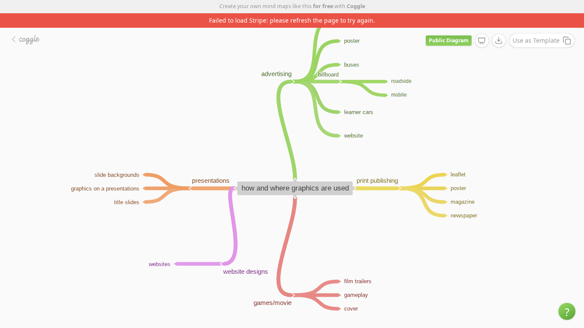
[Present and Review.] (482, 41)
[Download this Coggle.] (499, 40)
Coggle (356, 6)
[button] (566, 311)
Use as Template (536, 40)
